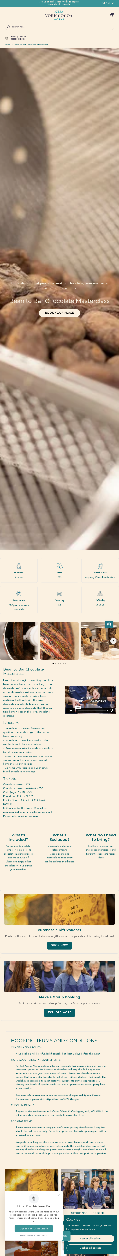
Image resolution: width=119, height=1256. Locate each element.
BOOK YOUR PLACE (59, 313)
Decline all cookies (90, 1248)
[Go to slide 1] (53, 663)
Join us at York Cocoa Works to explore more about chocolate (59, 3)
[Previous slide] (5, 641)
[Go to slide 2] (55, 663)
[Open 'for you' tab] (109, 624)
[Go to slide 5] (63, 663)
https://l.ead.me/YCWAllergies (62, 1099)
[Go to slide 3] (58, 663)
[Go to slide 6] (65, 663)
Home (7, 45)
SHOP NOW (59, 945)
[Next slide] (113, 641)
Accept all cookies (90, 1238)
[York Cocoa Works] (58, 15)
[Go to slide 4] (60, 663)
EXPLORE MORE (59, 1012)
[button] (111, 15)
